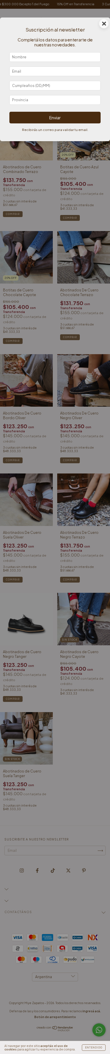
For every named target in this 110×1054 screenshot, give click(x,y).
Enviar (55, 117)
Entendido (93, 1047)
